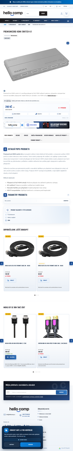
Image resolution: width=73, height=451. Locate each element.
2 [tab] (36, 295)
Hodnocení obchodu (24, 6)
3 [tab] (38, 295)
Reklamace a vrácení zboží (12, 6)
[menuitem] (7, 20)
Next (71, 263)
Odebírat (61, 392)
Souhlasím (30, 444)
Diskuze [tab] (26, 135)
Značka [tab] (36, 135)
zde (24, 436)
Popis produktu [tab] (8, 135)
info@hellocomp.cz (10, 414)
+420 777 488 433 (26, 414)
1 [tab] (34, 295)
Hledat (43, 13)
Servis (40, 420)
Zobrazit (12, 280)
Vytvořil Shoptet (65, 448)
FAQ (4, 6)
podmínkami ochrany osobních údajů (33, 397)
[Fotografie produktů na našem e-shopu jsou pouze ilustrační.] (4, 91)
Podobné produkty (35, 140)
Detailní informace (52, 95)
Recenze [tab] (18, 135)
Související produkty (61, 135)
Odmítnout (11, 444)
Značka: (9, 117)
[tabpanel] (19, 263)
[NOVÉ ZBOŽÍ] (20, 249)
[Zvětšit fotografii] (67, 43)
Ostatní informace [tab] (49, 135)
